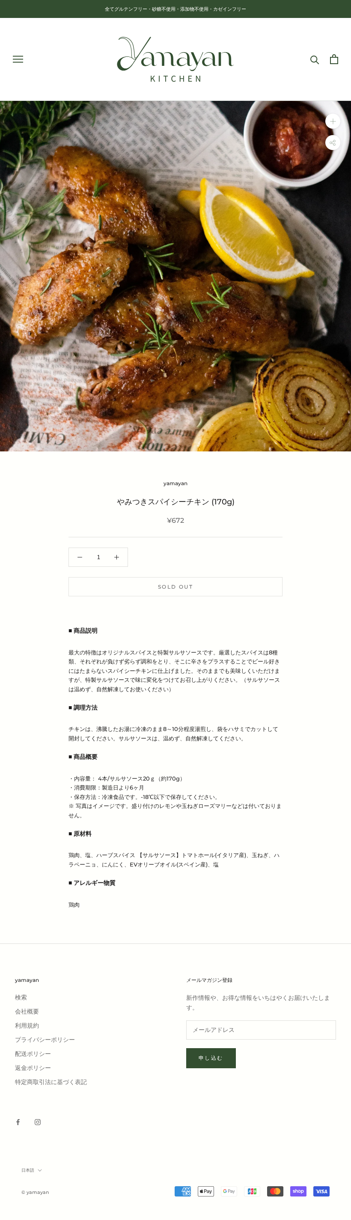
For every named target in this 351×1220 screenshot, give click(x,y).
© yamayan (35, 1192)
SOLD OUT (175, 586)
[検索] (314, 59)
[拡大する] (332, 121)
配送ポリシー (33, 1054)
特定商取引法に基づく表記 (51, 1082)
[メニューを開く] (18, 59)
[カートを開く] (334, 59)
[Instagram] (38, 1121)
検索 (21, 997)
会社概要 (27, 1012)
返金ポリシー (33, 1068)
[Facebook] (18, 1121)
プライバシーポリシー (45, 1040)
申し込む (211, 1058)
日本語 (27, 1170)
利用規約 (27, 1026)
